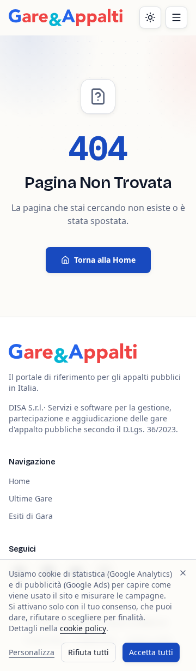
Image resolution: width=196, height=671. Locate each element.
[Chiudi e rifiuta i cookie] (182, 572)
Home (19, 481)
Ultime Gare (30, 498)
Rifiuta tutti (88, 652)
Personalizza (31, 652)
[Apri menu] (176, 17)
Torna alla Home (105, 260)
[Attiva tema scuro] (150, 17)
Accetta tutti (151, 652)
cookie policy (83, 628)
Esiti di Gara (31, 516)
